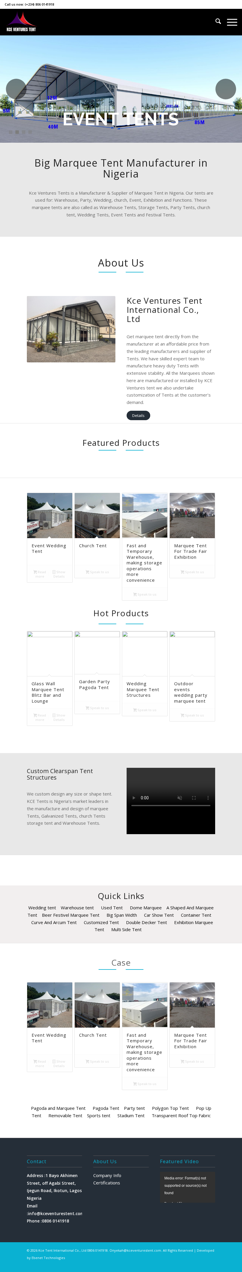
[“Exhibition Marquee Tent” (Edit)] (89, 1108)
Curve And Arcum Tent (54, 922)
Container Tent (196, 915)
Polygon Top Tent (170, 1108)
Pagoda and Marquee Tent (58, 1108)
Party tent (134, 1108)
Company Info (107, 1175)
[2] (21, 22)
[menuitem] (215, 22)
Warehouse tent (77, 908)
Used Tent (112, 908)
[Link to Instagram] (184, 1264)
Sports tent (98, 1115)
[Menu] (229, 22)
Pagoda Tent (106, 1108)
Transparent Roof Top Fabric (181, 1115)
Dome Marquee (146, 908)
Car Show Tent (159, 915)
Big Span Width (122, 915)
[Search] (215, 22)
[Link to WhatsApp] (201, 1264)
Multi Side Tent (126, 929)
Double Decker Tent (146, 922)
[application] (187, 1187)
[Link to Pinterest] (210, 1264)
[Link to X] (175, 1264)
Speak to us (99, 572)
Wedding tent (42, 908)
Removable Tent (65, 1115)
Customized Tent (101, 922)
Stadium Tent (131, 1115)
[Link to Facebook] (193, 1264)
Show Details (59, 574)
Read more (40, 574)
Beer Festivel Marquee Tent (70, 915)
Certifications (106, 1183)
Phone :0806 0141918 (48, 1221)
